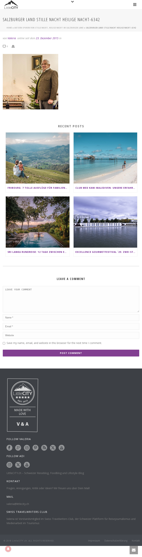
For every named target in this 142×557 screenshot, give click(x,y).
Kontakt (136, 540)
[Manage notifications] (8, 549)
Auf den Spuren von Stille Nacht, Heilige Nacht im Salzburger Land (49, 27)
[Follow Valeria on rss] (44, 448)
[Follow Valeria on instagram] (27, 448)
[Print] (15, 46)
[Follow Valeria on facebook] (9, 448)
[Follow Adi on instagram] (9, 465)
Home (9, 27)
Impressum (94, 540)
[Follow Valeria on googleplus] (18, 448)
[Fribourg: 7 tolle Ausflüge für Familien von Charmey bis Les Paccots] (38, 158)
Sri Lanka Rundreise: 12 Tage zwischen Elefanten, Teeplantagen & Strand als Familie (39, 252)
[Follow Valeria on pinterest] (35, 448)
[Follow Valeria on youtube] (62, 448)
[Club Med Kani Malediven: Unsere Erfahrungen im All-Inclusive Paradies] (105, 158)
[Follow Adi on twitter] (18, 465)
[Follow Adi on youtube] (27, 465)
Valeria (12, 38)
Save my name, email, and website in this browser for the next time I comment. (54, 343)
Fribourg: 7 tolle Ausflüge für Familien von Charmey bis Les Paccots (39, 187)
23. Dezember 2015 (47, 38)
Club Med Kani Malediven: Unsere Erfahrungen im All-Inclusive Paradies (106, 187)
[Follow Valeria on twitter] (53, 448)
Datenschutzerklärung (115, 540)
